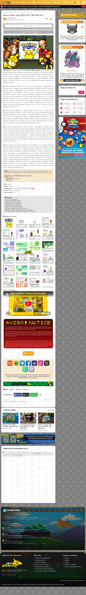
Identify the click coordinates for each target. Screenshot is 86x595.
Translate (33, 28)
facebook (67, 104)
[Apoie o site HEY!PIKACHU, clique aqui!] (28, 440)
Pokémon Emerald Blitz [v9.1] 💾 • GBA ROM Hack (10, 425)
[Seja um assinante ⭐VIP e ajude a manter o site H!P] (10, 363)
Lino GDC (7, 528)
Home (61, 580)
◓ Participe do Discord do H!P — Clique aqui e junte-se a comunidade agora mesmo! (26, 6)
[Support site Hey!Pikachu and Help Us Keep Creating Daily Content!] (16, 363)
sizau (6, 534)
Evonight (7, 522)
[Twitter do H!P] (47, 363)
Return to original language (29, 32)
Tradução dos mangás (70, 564)
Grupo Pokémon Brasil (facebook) (44, 569)
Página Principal (16, 2)
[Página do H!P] (28, 363)
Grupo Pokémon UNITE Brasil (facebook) (46, 571)
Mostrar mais (51, 410)
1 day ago (44, 537)
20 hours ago (45, 531)
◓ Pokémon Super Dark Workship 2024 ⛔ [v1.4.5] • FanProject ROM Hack (19, 525)
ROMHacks (12, 12)
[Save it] (47, 19)
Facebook (19, 395)
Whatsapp (34, 395)
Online (68, 2)
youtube (67, 108)
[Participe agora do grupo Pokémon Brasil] (72, 137)
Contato (70, 580)
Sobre (65, 580)
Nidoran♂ (72, 71)
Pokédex (67, 558)
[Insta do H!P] (40, 363)
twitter (66, 112)
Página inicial (6, 12)
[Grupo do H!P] (34, 363)
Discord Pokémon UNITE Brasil (43, 566)
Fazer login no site (27, 12)
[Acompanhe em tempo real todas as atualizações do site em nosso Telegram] (22, 363)
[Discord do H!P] (31, 369)
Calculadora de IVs (40, 560)
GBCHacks (19, 389)
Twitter (26, 395)
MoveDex (67, 560)
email (80, 112)
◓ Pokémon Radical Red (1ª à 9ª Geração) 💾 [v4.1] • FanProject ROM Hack (19, 519)
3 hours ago (44, 519)
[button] (83, 2)
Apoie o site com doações (42, 564)
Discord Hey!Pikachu (41, 562)
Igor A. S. (7, 515)
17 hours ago (44, 525)
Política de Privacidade (78, 580)
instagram (80, 104)
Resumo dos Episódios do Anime (73, 566)
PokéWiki (48, 2)
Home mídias (27, 2)
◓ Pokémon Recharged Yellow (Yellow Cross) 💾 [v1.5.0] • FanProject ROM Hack (20, 531)
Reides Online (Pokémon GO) (43, 558)
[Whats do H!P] (25, 369)
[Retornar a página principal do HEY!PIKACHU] (12, 562)
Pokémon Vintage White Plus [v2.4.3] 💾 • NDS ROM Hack (45, 426)
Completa (18, 12)
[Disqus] (28, 480)
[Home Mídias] (5, 2)
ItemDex (67, 562)
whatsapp (80, 108)
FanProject (58, 2)
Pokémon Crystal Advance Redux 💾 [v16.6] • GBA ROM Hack (27, 426)
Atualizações (38, 2)
